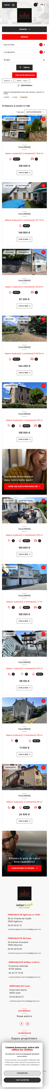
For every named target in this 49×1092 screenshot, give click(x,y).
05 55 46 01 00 (15, 949)
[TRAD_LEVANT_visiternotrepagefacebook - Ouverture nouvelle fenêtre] (21, 1024)
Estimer (24, 37)
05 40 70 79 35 (16, 973)
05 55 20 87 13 (15, 925)
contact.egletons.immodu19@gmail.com (24, 929)
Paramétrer (22, 1073)
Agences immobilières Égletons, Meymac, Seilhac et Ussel (24, 93)
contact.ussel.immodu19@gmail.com (24, 1001)
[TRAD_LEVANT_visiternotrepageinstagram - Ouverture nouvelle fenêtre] (27, 1024)
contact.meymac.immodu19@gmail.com (24, 953)
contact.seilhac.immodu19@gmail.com (24, 977)
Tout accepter (22, 1080)
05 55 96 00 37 (16, 996)
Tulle (15, 97)
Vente (7, 97)
